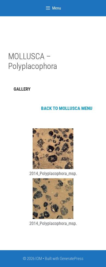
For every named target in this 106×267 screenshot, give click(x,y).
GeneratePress (71, 258)
